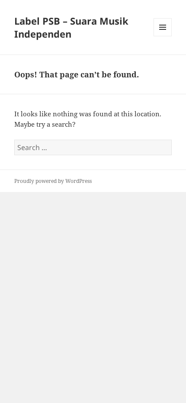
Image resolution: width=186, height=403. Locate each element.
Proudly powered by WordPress (53, 181)
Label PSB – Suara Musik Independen (71, 27)
